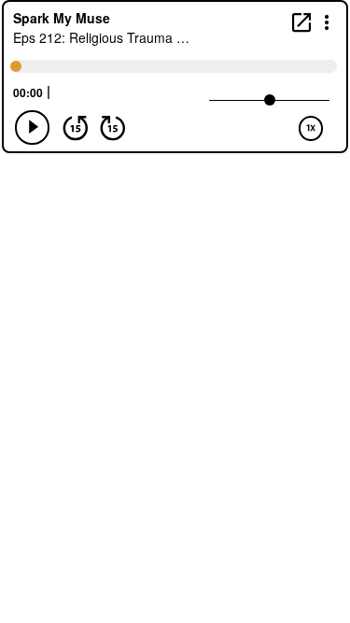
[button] (327, 21)
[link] (301, 22)
